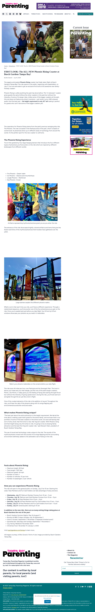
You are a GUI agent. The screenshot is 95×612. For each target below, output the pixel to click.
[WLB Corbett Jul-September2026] (64, 6)
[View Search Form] (73, 14)
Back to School (48, 14)
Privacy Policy (7, 588)
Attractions (12, 66)
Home (6, 66)
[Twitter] (6, 13)
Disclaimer (14, 607)
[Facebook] (3, 13)
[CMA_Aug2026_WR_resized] (81, 105)
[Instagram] (10, 13)
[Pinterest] (13, 13)
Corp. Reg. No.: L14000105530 (18, 595)
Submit (77, 573)
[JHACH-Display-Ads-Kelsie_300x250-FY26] (81, 125)
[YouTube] (16, 13)
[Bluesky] (20, 13)
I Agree (47, 601)
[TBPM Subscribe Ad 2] (81, 145)
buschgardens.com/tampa (16, 530)
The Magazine (58, 14)
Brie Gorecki (9, 77)
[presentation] (81, 44)
